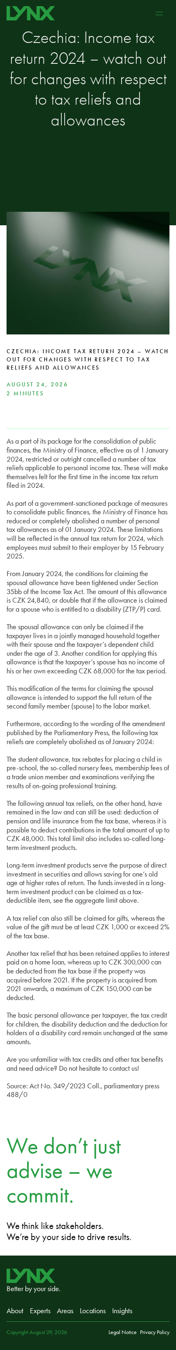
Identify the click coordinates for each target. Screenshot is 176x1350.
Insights (122, 1311)
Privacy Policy (154, 1332)
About (15, 1311)
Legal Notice (122, 1332)
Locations (93, 1311)
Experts (40, 1311)
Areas (65, 1311)
